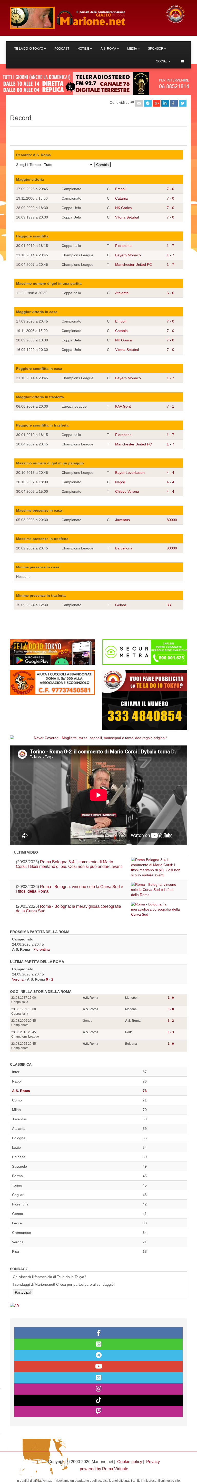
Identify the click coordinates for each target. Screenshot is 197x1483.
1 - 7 (170, 246)
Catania (121, 198)
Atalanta (122, 293)
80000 (172, 520)
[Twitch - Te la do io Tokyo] (98, 1411)
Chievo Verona (127, 491)
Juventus (122, 520)
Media (132, 48)
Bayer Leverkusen (130, 472)
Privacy (153, 1461)
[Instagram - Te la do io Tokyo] (98, 1389)
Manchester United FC (133, 264)
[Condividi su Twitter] (182, 103)
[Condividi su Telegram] (148, 103)
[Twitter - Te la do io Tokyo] (98, 1377)
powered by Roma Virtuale (104, 1469)
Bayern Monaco (128, 255)
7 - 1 (170, 406)
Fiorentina (123, 246)
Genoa (120, 605)
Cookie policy (129, 1461)
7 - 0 (170, 189)
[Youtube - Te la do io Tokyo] (98, 1366)
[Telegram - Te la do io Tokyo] (98, 1355)
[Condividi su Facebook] (174, 103)
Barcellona (123, 548)
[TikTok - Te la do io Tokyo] (98, 1400)
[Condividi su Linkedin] (165, 103)
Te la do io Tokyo (29, 48)
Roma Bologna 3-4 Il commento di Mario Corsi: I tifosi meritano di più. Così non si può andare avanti (69, 864)
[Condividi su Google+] (156, 103)
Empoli (120, 189)
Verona (18, 979)
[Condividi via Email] (139, 103)
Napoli (120, 482)
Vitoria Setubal (127, 217)
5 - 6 (170, 293)
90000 (172, 548)
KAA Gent (123, 406)
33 (169, 605)
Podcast (61, 48)
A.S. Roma (109, 48)
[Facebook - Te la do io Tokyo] (98, 1333)
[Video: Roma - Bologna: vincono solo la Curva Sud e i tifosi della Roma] (156, 889)
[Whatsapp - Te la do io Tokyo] (98, 1344)
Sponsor (156, 48)
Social (162, 61)
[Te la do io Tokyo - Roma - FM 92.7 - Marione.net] (83, 18)
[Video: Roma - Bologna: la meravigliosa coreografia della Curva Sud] (156, 909)
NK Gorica (123, 208)
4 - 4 (170, 472)
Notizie (83, 48)
